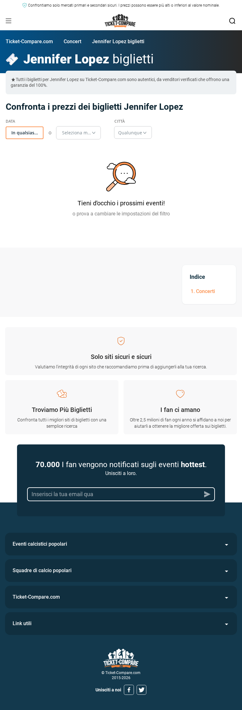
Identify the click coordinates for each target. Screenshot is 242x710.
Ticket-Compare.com (29, 41)
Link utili (22, 623)
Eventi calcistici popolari (40, 544)
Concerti (205, 291)
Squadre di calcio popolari (42, 570)
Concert (72, 41)
